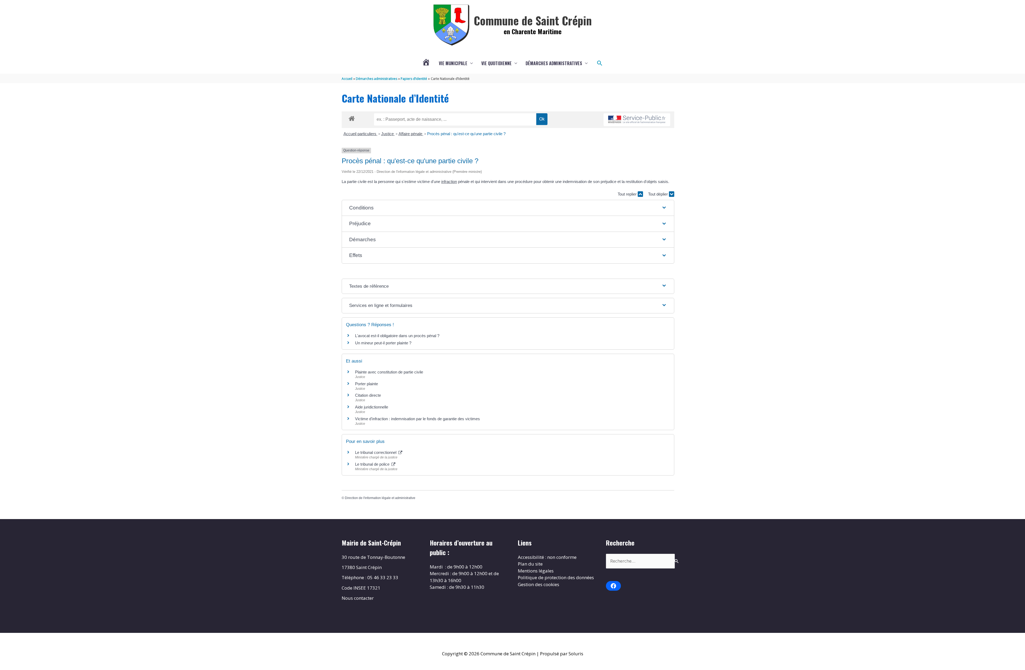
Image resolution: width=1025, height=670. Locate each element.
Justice (388, 133)
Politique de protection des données (556, 577)
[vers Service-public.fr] (637, 119)
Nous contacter (358, 598)
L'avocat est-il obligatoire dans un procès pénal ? (397, 335)
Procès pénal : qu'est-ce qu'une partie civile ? (466, 133)
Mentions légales (536, 571)
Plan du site (530, 564)
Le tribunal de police (373, 464)
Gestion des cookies (538, 584)
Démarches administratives (554, 63)
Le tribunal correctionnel (376, 452)
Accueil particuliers (360, 133)
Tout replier (628, 194)
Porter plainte (366, 383)
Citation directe (368, 395)
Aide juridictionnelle (371, 407)
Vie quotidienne (496, 63)
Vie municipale (453, 63)
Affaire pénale (411, 133)
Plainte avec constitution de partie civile (389, 372)
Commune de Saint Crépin (533, 20)
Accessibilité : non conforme (547, 557)
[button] (599, 63)
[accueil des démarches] (352, 117)
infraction (449, 181)
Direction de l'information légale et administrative (380, 498)
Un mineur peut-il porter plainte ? (383, 343)
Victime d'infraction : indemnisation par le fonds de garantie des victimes (417, 418)
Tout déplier (658, 194)
